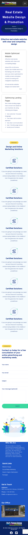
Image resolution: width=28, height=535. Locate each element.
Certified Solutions (14, 168)
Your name (5, 364)
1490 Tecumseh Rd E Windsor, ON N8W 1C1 (13, 489)
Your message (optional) (9, 389)
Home (14, 26)
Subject (4, 381)
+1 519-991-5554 (8, 492)
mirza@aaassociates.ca (9, 494)
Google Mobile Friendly (12, 89)
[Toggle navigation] (25, 3)
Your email (5, 373)
